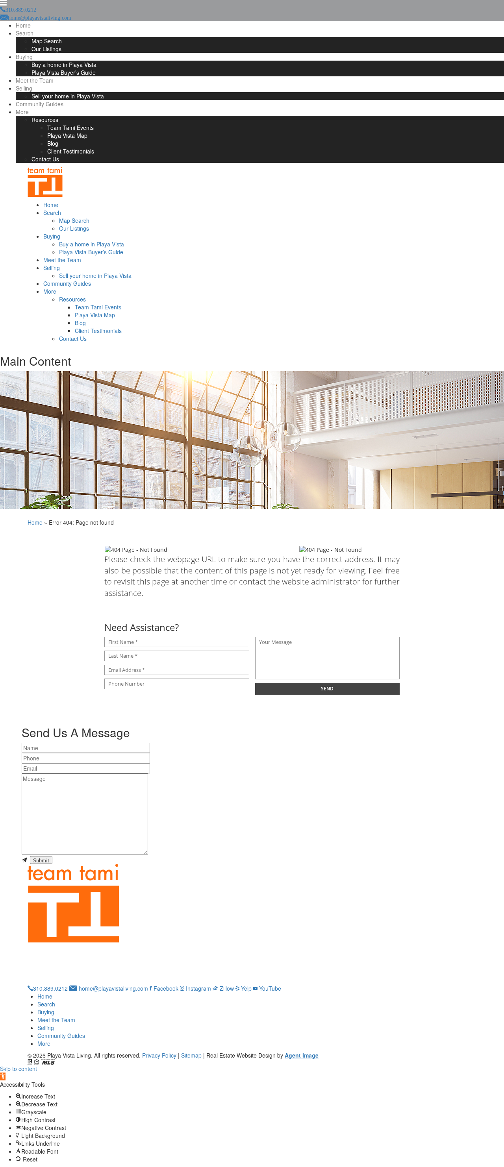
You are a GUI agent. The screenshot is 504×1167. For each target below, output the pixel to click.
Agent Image (302, 1055)
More (22, 112)
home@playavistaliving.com (112, 988)
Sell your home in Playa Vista (68, 96)
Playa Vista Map (67, 135)
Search (24, 33)
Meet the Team (35, 80)
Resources (45, 120)
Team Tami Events (70, 127)
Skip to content (18, 1069)
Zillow (226, 988)
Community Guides (39, 104)
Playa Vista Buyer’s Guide (64, 72)
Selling (24, 88)
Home (23, 25)
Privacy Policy (159, 1055)
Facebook (165, 988)
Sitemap (191, 1055)
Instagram (197, 988)
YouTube (269, 988)
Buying (24, 57)
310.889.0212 (50, 988)
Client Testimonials (70, 151)
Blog (52, 143)
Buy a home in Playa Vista (64, 64)
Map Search (47, 41)
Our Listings (46, 49)
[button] (3, 1076)
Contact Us (45, 159)
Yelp (245, 988)
